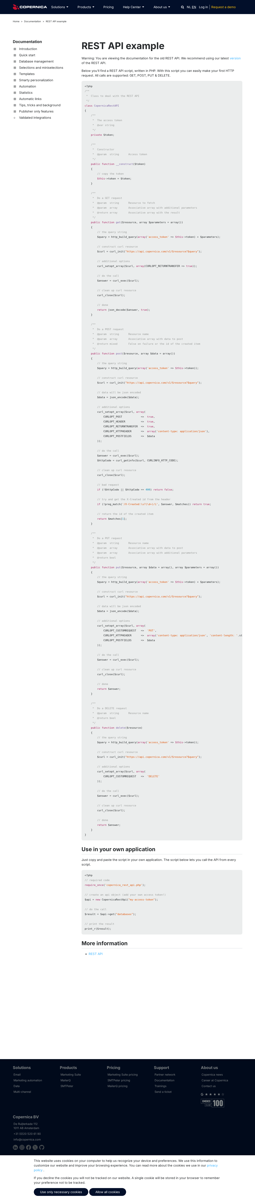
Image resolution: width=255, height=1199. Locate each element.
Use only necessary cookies (61, 1192)
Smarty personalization (36, 80)
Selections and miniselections (41, 67)
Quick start (27, 55)
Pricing (108, 7)
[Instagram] (22, 1147)
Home (16, 21)
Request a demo (223, 7)
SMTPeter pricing (119, 1080)
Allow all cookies (107, 1192)
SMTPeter (67, 1086)
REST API (96, 954)
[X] (36, 1147)
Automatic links (30, 99)
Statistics (26, 92)
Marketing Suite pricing (123, 1074)
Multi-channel (22, 1091)
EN (194, 7)
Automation (27, 86)
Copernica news (212, 1074)
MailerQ (66, 1080)
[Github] (41, 1147)
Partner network (165, 1074)
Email (17, 1074)
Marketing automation (28, 1080)
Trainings (160, 1086)
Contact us (209, 1086)
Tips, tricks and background (40, 105)
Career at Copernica (215, 1080)
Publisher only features (36, 111)
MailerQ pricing (118, 1086)
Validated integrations (35, 117)
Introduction (28, 49)
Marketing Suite (71, 1074)
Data (17, 1086)
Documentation (32, 21)
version (235, 58)
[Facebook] (29, 1147)
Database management (36, 61)
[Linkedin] (16, 1147)
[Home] (30, 7)
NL (189, 7)
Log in (203, 7)
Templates (27, 74)
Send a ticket (163, 1091)
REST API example (56, 21)
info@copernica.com (27, 1139)
